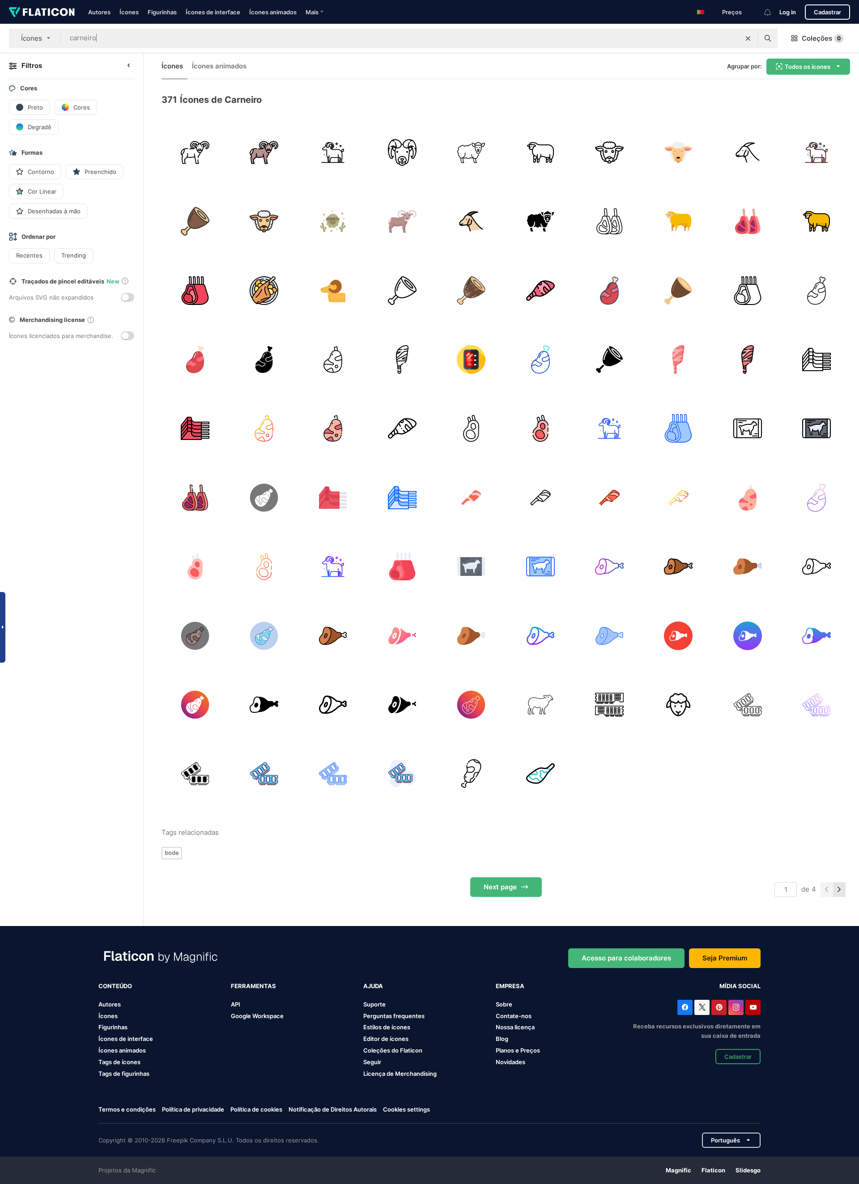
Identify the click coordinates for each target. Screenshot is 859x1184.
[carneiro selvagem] (195, 152)
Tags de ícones (119, 1062)
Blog (502, 1038)
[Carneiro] (402, 359)
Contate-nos (514, 1015)
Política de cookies (256, 1109)
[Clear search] (748, 38)
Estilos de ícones (386, 1027)
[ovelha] (471, 152)
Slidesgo (748, 1170)
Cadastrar (827, 12)
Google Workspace (257, 1015)
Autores (99, 12)
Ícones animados (273, 12)
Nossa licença (515, 1027)
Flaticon (713, 1170)
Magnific (678, 1170)
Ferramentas (253, 985)
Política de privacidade (193, 1109)
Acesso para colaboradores (626, 958)
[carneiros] (609, 704)
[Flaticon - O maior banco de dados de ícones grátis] (42, 12)
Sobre (504, 1004)
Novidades (510, 1062)
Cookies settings (406, 1109)
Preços (732, 12)
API (235, 1004)
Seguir (372, 1062)
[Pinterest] (719, 1007)
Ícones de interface (213, 12)
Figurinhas (162, 12)
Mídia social (740, 985)
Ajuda (373, 985)
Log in (787, 12)
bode (172, 852)
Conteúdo (115, 985)
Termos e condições (127, 1109)
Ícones (129, 12)
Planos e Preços (518, 1050)
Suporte (374, 1004)
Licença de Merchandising (400, 1073)
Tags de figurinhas (123, 1073)
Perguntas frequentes (394, 1015)
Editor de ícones (385, 1038)
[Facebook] (685, 1007)
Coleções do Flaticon (392, 1050)
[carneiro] (333, 152)
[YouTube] (753, 1007)
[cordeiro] (264, 290)
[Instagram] (736, 1007)
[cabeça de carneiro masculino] (402, 152)
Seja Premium (724, 958)
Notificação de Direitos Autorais (333, 1109)
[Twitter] (702, 1007)
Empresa (510, 985)
